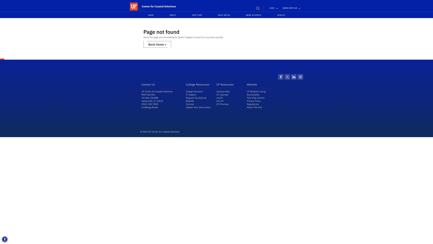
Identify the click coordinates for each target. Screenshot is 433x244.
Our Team (197, 15)
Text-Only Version (256, 97)
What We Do (224, 15)
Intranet (190, 104)
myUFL (219, 97)
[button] (5, 239)
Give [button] (272, 8)
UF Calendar (222, 94)
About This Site (254, 107)
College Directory (194, 91)
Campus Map (222, 91)
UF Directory (222, 104)
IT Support (191, 94)
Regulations (253, 104)
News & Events (253, 15)
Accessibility (253, 94)
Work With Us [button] (290, 8)
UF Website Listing (256, 91)
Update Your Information (198, 107)
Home (151, 15)
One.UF (220, 100)
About (172, 15)
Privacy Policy (254, 100)
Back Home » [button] (157, 44)
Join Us (281, 15)
